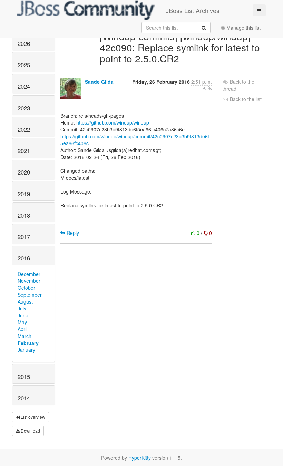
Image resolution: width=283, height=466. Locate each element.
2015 (24, 377)
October (26, 287)
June (23, 315)
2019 (24, 194)
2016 (24, 258)
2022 (24, 129)
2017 (24, 236)
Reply (72, 232)
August (25, 301)
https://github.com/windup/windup (112, 122)
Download (30, 431)
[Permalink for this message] (210, 88)
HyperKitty (139, 457)
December (29, 273)
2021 (24, 151)
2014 (24, 398)
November (29, 280)
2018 (24, 215)
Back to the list (245, 99)
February (28, 342)
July (22, 308)
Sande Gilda (99, 81)
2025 (24, 65)
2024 (24, 86)
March (24, 336)
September (30, 294)
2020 (24, 172)
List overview (32, 417)
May (22, 322)
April (22, 329)
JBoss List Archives (192, 10)
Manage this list (243, 27)
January (26, 349)
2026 (24, 43)
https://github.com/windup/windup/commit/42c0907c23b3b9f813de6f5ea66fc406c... (134, 140)
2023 (24, 108)
